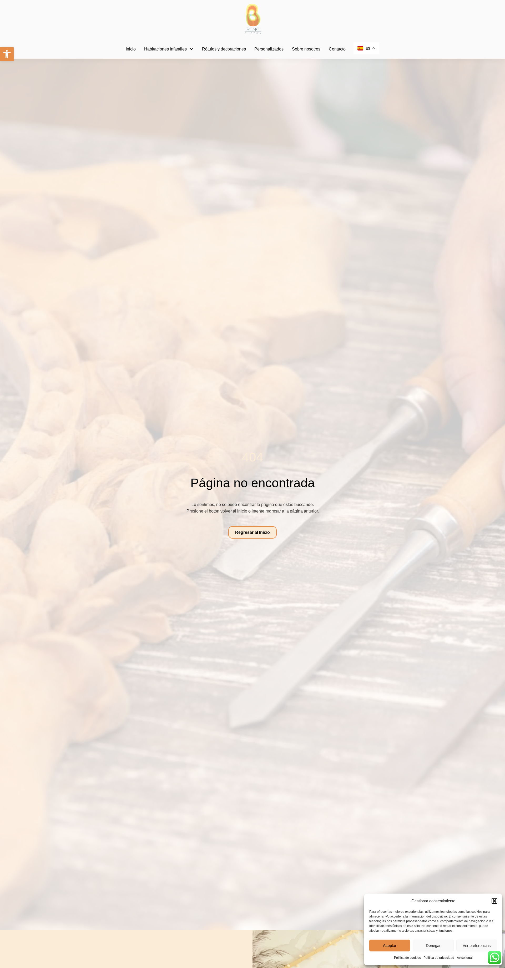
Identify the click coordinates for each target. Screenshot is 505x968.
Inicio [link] (131, 49)
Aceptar (389, 945)
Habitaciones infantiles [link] (165, 49)
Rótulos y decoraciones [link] (224, 49)
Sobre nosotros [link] (306, 49)
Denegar (433, 945)
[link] (7, 54)
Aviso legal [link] (465, 958)
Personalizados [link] (269, 49)
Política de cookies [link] (407, 958)
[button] (494, 901)
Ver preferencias (477, 945)
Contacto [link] (337, 49)
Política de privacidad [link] (438, 958)
